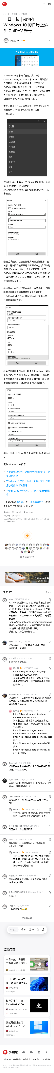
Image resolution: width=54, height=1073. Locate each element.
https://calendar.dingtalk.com (28, 730)
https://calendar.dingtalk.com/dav (30, 733)
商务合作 (26, 1059)
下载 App (7, 1059)
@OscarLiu (16, 516)
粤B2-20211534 (13, 1067)
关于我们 (36, 1059)
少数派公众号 (36, 501)
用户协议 (46, 1059)
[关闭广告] (48, 574)
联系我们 (17, 1059)
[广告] (27, 577)
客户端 (20, 501)
